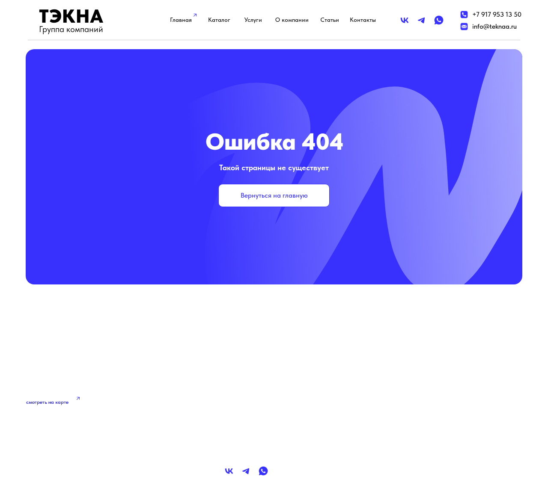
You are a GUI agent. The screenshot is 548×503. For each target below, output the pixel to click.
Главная (181, 19)
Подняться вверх (73, 466)
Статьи (329, 19)
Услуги (253, 19)
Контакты (363, 19)
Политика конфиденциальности (443, 388)
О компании (292, 19)
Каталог (219, 19)
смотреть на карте (47, 402)
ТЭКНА (71, 16)
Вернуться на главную (274, 195)
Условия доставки (422, 406)
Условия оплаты (418, 424)
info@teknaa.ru (494, 26)
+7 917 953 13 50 (496, 14)
